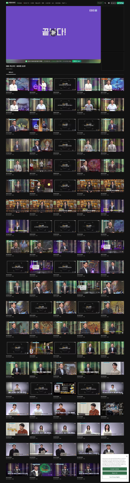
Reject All (114, 473)
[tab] (11, 72)
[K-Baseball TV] (100, 3)
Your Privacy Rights (114, 477)
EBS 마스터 (10, 66)
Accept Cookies (114, 469)
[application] (53, 32)
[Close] (127, 456)
